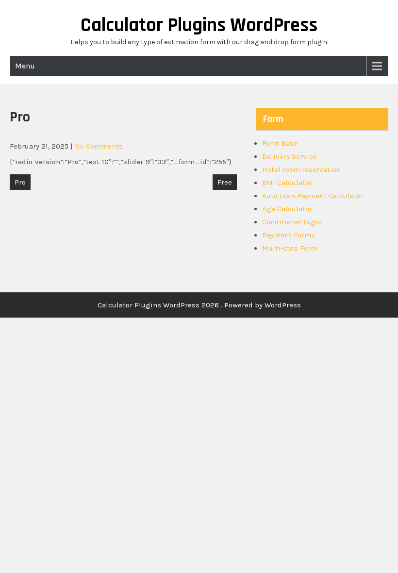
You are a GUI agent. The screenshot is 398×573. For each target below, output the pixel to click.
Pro (20, 182)
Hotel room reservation (301, 169)
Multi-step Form (289, 248)
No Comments (99, 146)
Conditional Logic (292, 222)
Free (224, 182)
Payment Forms (288, 235)
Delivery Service (289, 156)
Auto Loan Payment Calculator (313, 195)
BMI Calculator (287, 182)
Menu (25, 65)
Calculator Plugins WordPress (199, 25)
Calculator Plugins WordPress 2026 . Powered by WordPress (199, 305)
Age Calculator (287, 208)
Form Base (280, 143)
